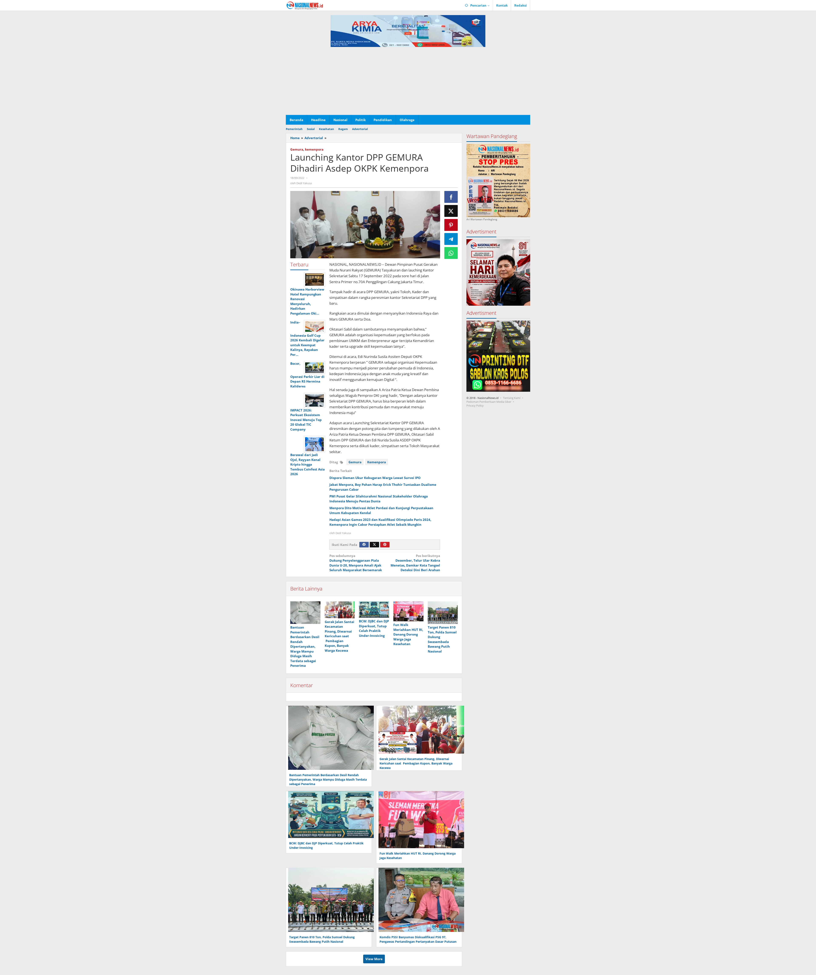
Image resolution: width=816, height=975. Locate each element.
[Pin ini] (451, 225)
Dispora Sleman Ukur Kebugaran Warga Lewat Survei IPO (375, 478)
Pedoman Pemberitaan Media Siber (488, 402)
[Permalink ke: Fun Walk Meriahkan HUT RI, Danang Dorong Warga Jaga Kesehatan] (408, 611)
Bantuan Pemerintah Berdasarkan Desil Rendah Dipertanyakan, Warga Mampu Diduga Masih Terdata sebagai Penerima (304, 646)
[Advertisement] (408, 83)
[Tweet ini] (451, 211)
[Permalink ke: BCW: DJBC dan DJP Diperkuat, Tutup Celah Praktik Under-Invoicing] (374, 609)
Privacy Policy (475, 405)
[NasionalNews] (305, 5)
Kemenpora (376, 462)
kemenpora (314, 149)
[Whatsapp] (451, 253)
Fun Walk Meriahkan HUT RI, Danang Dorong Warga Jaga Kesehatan (408, 634)
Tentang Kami (511, 398)
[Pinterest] (385, 544)
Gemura (296, 149)
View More (374, 959)
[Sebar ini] (451, 197)
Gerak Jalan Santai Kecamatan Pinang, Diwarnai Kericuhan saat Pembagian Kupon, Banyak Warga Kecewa (339, 636)
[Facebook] (364, 544)
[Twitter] (374, 544)
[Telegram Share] (451, 239)
